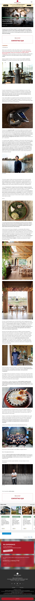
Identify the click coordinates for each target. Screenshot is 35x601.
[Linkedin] (29, 537)
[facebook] (12, 583)
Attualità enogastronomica (22, 17)
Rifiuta (22, 596)
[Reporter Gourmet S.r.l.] (17, 2)
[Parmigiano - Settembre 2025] (17, 5)
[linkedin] (20, 583)
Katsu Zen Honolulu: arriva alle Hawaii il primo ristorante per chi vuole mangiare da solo (27, 522)
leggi (2, 528)
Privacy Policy (21, 587)
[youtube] (17, 583)
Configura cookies (15, 596)
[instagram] (14, 583)
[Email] (31, 537)
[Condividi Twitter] (7, 25)
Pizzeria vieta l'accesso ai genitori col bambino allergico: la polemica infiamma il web (5, 522)
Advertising (13, 587)
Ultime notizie (6, 8)
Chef (28, 17)
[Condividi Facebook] (6, 25)
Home (3, 8)
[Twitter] (30, 537)
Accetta (17, 598)
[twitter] (23, 583)
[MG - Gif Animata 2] (17, 39)
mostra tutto (32, 504)
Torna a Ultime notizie (6, 533)
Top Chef (15, 17)
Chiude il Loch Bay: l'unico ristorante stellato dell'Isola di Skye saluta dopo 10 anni (15, 522)
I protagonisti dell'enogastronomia (7, 17)
